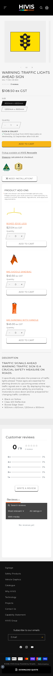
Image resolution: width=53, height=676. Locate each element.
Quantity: (10, 231)
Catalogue (10, 585)
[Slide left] (21, 67)
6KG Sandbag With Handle (22, 320)
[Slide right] (32, 67)
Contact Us (10, 609)
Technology (10, 597)
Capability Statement (15, 615)
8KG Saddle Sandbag (19, 272)
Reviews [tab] (13, 499)
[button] (5, 8)
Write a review (26, 488)
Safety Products (13, 574)
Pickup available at (19, 153)
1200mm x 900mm (14, 109)
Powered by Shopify (28, 664)
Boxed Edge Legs (16, 223)
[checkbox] (13, 516)
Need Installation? (21, 178)
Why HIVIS (10, 591)
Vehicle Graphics (13, 579)
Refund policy (43, 664)
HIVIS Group (11, 621)
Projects (9, 603)
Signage (9, 568)
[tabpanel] (26, 528)
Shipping (6, 157)
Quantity (6, 120)
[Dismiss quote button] (3, 667)
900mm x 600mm (14, 103)
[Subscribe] (42, 637)
